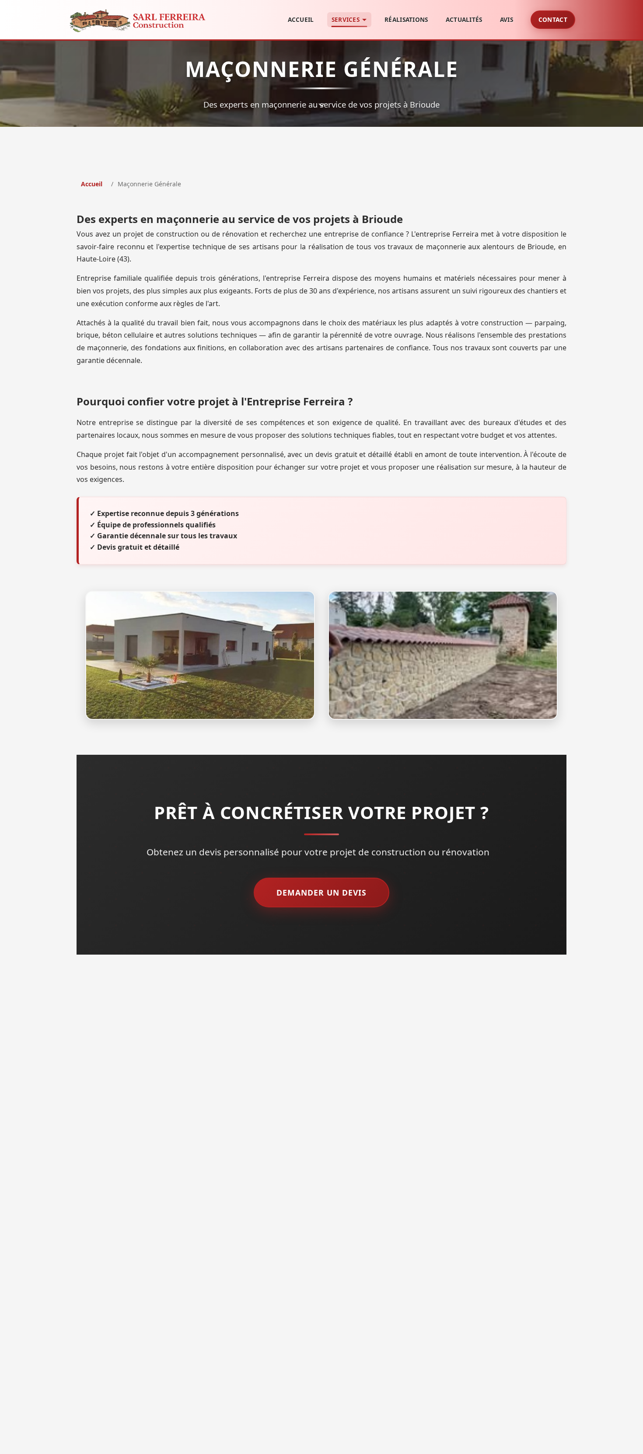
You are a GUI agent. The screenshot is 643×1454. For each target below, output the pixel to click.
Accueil (301, 19)
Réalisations (406, 19)
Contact (552, 19)
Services (346, 19)
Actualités (464, 19)
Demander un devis (321, 892)
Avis (506, 19)
